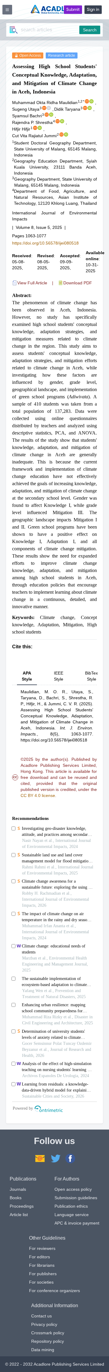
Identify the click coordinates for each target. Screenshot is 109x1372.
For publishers (43, 1273)
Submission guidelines (75, 1197)
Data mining (42, 1349)
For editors (39, 1256)
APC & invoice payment (76, 1223)
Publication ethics (71, 1206)
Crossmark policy (47, 1332)
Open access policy (73, 1189)
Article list (19, 1214)
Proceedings (22, 1206)
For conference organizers (54, 1290)
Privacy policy (44, 1324)
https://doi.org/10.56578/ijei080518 (45, 243)
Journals (18, 1189)
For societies (41, 1282)
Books (15, 1197)
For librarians (41, 1265)
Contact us (41, 1316)
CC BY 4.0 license (38, 795)
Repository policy (47, 1341)
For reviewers (42, 1248)
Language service (71, 1214)
